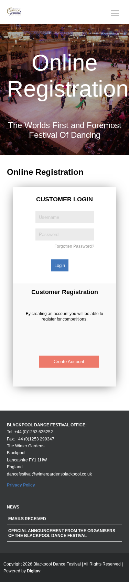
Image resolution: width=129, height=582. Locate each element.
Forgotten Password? (74, 246)
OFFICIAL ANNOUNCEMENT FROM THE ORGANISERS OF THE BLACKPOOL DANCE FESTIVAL (61, 533)
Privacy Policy (21, 485)
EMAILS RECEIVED (27, 518)
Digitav (34, 571)
